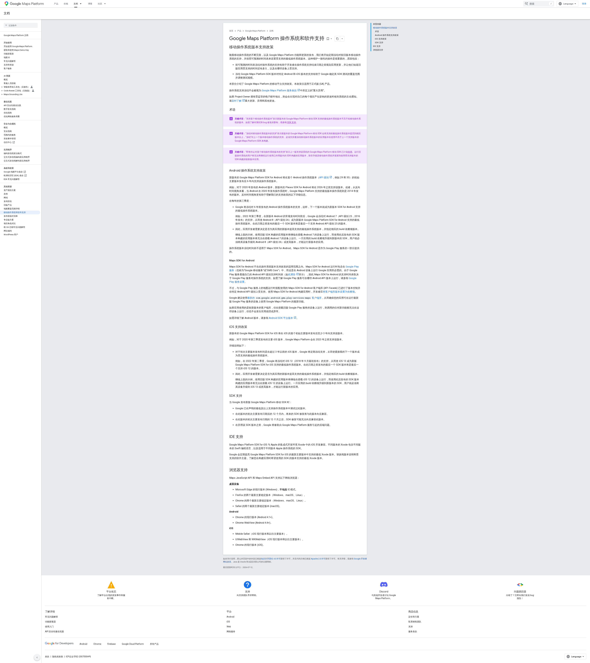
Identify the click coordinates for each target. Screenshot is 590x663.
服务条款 (412, 631)
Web (229, 626)
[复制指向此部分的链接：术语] (238, 110)
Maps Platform (33, 4)
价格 (66, 3)
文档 (76, 3)
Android (230, 617)
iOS (228, 621)
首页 (231, 31)
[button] (20, 87)
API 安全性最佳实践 (54, 631)
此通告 (291, 274)
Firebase (111, 644)
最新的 (251, 297)
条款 (47, 656)
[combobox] (538, 3)
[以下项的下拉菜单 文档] (81, 3)
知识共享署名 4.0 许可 (271, 559)
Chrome (97, 644)
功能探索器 (50, 621)
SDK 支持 (291, 122)
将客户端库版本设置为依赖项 (339, 291)
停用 (350, 152)
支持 (410, 626)
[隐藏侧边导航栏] (37, 657)
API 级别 (324, 177)
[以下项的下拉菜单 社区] (106, 3)
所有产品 (154, 644)
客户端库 (317, 297)
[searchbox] (21, 25)
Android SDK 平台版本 (281, 318)
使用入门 (49, 626)
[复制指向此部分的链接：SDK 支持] (245, 396)
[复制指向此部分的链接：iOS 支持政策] (250, 327)
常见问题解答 (51, 617)
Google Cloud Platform (133, 644)
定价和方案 (413, 617)
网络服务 (231, 631)
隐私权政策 (57, 656)
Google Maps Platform (255, 31)
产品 (56, 3)
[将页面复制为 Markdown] (337, 38)
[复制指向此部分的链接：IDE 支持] (246, 437)
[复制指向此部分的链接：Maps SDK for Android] (257, 260)
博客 (90, 3)
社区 (100, 3)
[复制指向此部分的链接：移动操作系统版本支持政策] (276, 47)
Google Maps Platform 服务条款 (279, 90)
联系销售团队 (414, 621)
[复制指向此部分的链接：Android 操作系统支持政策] (269, 171)
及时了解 (237, 100)
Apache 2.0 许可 (318, 559)
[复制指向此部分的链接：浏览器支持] (251, 470)
